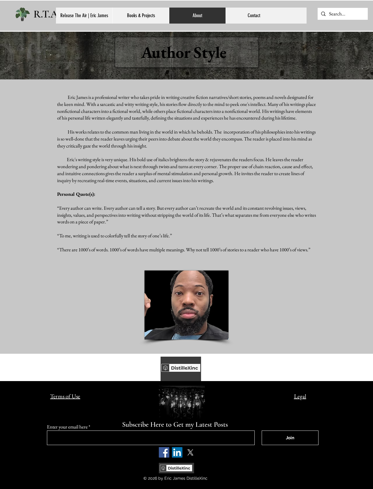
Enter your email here (67, 426)
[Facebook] (164, 452)
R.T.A (46, 14)
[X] (190, 452)
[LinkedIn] (177, 452)
